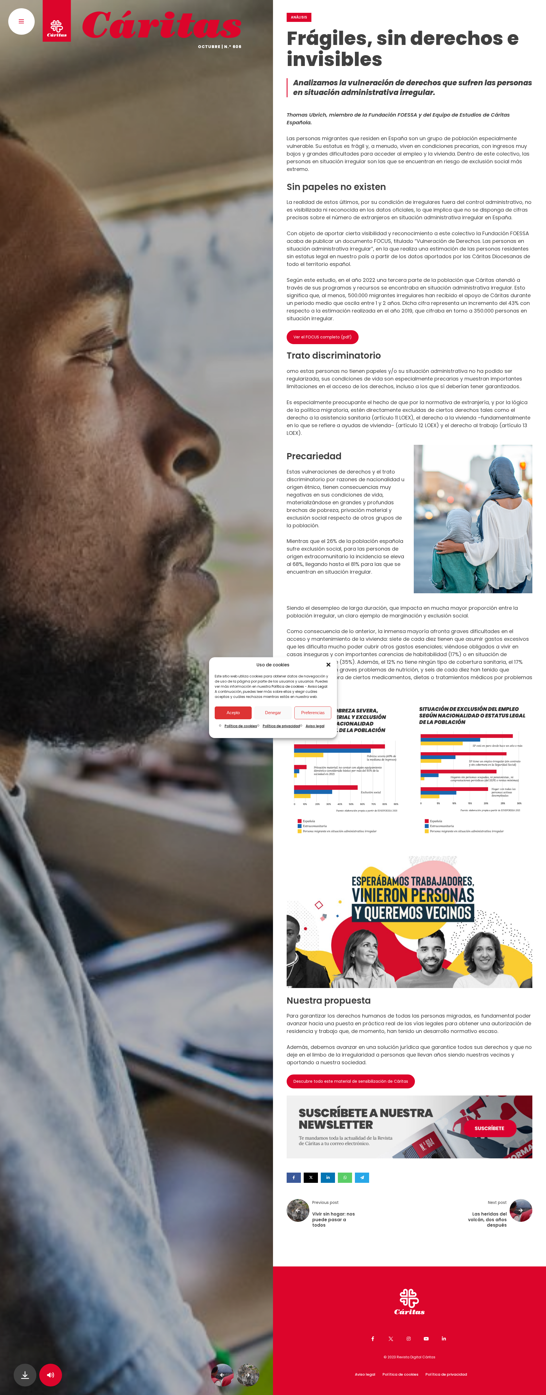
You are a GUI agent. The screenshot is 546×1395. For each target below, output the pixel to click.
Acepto (233, 712)
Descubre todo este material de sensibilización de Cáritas (350, 1081)
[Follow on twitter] (391, 1339)
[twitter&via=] (311, 1178)
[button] (328, 664)
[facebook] (294, 1178)
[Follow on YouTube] (427, 1339)
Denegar (273, 712)
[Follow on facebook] (373, 1339)
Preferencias (313, 712)
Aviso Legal (317, 686)
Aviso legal (315, 726)
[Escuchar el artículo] (50, 1375)
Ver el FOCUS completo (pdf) (322, 337)
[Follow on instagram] (409, 1339)
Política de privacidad (281, 726)
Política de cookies (288, 686)
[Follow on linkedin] (445, 1339)
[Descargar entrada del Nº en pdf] (25, 1375)
